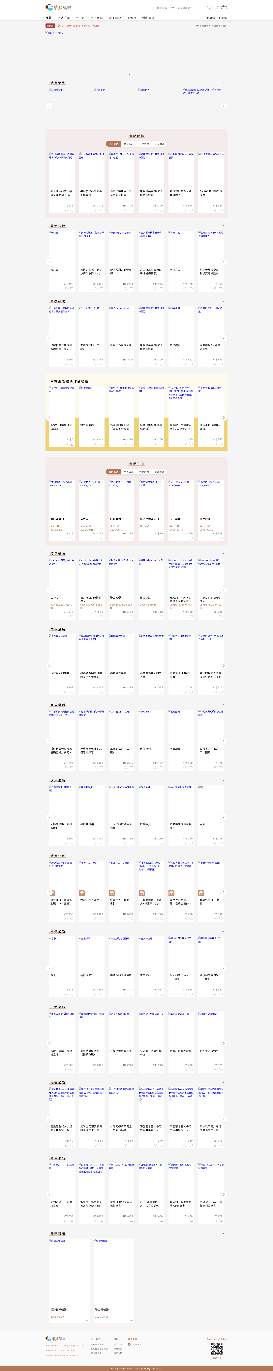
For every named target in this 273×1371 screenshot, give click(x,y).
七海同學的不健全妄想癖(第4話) (121, 1128)
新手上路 (118, 1344)
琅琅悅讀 (211, 17)
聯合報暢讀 (102, 1309)
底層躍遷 (175, 748)
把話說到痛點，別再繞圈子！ (181, 193)
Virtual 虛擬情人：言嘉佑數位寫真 (151, 1205)
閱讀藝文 (159, 471)
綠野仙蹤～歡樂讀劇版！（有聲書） (61, 901)
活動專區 (148, 18)
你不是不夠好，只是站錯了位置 (121, 193)
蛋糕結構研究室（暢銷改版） (89, 1052)
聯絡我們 (118, 1353)
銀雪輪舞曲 (87, 425)
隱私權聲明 (96, 1353)
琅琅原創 (223, 17)
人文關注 (159, 143)
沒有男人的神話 (59, 673)
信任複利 (175, 345)
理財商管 (113, 143)
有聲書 (131, 18)
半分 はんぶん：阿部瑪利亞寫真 (211, 1203)
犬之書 (54, 269)
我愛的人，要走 (89, 900)
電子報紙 (115, 18)
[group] (137, 54)
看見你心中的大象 (121, 345)
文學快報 (144, 143)
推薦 (49, 18)
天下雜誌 (175, 519)
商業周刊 (85, 519)
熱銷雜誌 (113, 471)
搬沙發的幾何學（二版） (209, 977)
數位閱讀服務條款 (99, 1348)
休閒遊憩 (144, 471)
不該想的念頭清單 (121, 975)
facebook (137, 1344)
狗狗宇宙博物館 (209, 1051)
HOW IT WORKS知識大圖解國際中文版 (181, 601)
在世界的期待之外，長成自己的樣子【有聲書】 (181, 903)
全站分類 (63, 18)
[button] (49, 105)
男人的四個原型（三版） (179, 977)
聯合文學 (115, 597)
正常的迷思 (147, 975)
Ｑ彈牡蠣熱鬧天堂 (121, 1051)
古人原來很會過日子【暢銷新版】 (151, 271)
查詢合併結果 (221, 25)
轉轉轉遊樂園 (118, 673)
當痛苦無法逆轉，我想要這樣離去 (210, 271)
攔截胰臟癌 (87, 824)
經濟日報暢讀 (58, 1309)
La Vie (54, 597)
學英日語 (129, 471)
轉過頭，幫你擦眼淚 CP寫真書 (181, 1203)
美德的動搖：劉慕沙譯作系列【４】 (91, 271)
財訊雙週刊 (57, 519)
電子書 (80, 18)
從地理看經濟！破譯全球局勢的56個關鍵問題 (61, 194)
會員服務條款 (97, 1344)
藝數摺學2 (86, 975)
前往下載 (217, 1357)
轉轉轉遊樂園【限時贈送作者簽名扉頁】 (91, 676)
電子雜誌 (97, 18)
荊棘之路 (175, 269)
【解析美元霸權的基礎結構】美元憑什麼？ (61, 348)
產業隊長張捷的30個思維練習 (151, 193)
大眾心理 (129, 143)
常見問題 (118, 1348)
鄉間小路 (145, 597)
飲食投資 (145, 824)
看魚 (53, 975)
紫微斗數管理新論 (181, 1051)
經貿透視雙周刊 (149, 519)
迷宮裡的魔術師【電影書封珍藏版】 (119, 428)
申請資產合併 (204, 25)
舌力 (202, 824)
